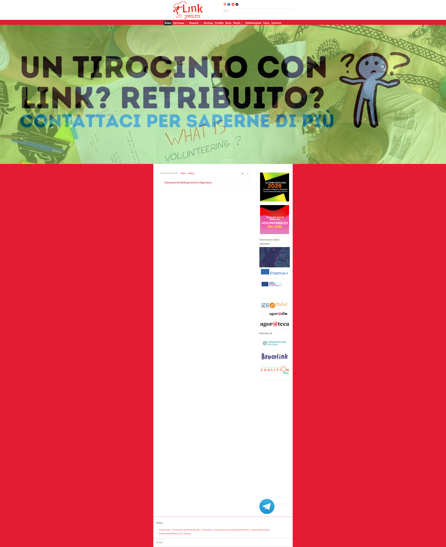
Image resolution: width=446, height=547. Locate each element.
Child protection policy (260, 529)
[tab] (217, 159)
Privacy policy (165, 529)
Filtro (183, 173)
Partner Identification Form (171, 533)
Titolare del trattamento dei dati (186, 529)
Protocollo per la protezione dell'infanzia (231, 529)
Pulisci (191, 173)
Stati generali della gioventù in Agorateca (188, 182)
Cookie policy (206, 529)
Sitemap (187, 533)
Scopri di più (223, 93)
